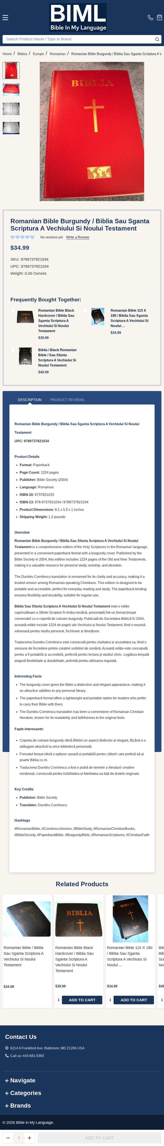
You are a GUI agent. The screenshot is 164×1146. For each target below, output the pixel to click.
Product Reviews (67, 400)
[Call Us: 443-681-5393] (151, 17)
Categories (25, 1093)
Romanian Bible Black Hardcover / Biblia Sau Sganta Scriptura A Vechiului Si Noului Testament (56, 321)
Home (7, 54)
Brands (20, 1105)
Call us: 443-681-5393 (27, 1056)
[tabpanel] (27, 951)
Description (30, 400)
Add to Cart (99, 1138)
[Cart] (159, 17)
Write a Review (77, 237)
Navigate (22, 1080)
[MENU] (5, 17)
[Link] (78, 17)
